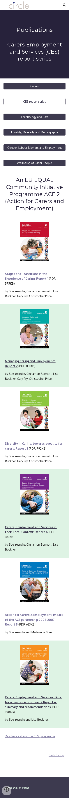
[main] (34, 44)
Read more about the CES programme (30, 736)
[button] (4, 5)
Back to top (56, 755)
